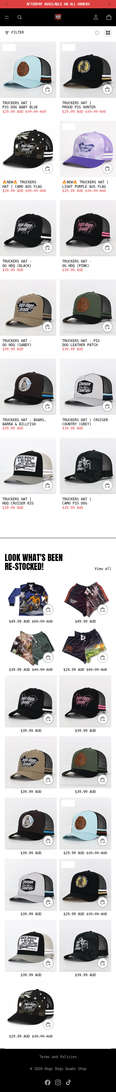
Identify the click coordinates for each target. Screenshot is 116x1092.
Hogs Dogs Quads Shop (65, 1069)
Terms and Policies (58, 1057)
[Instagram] (58, 1082)
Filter (17, 32)
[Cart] (108, 17)
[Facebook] (47, 1082)
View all (103, 569)
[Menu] (7, 17)
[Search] (19, 17)
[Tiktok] (68, 1082)
